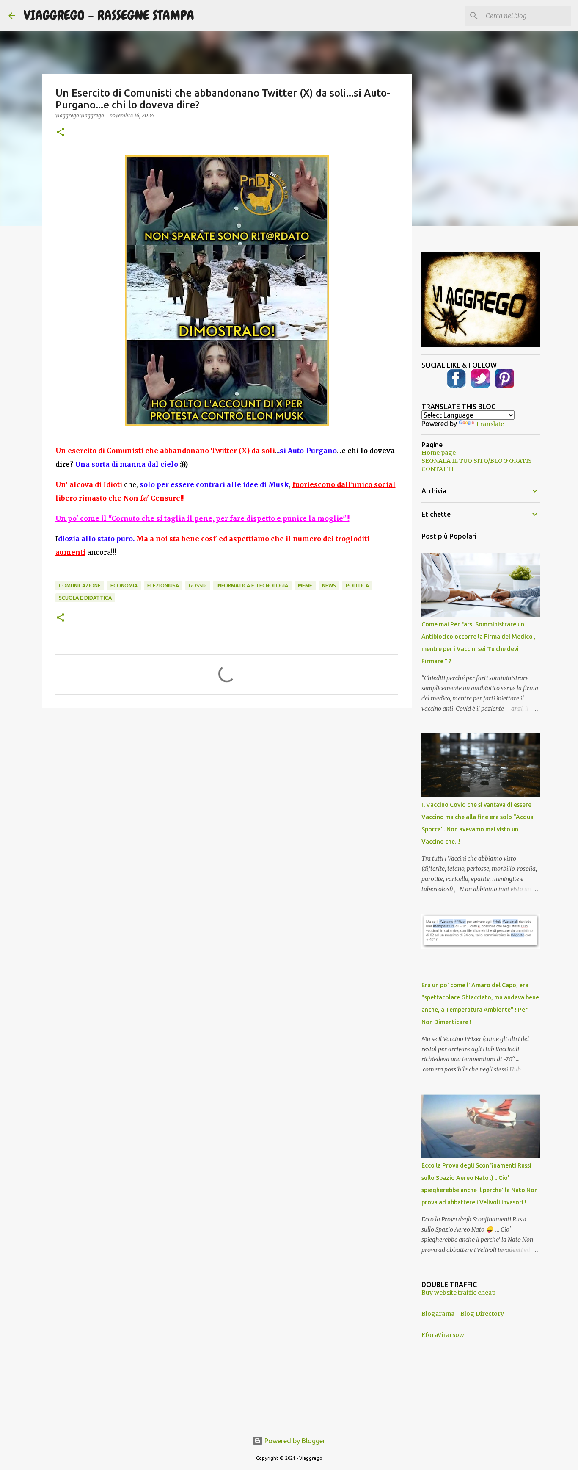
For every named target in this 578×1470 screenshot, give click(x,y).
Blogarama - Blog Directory (462, 1314)
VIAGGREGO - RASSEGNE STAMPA (109, 15)
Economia (124, 585)
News (329, 585)
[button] (60, 132)
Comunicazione (80, 585)
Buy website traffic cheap (458, 1292)
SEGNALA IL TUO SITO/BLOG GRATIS (476, 461)
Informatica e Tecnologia (252, 585)
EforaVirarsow (442, 1335)
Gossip (198, 585)
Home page (438, 453)
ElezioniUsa (163, 585)
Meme (305, 585)
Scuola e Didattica (85, 598)
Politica (357, 585)
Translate (490, 424)
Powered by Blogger (294, 1441)
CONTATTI (437, 469)
